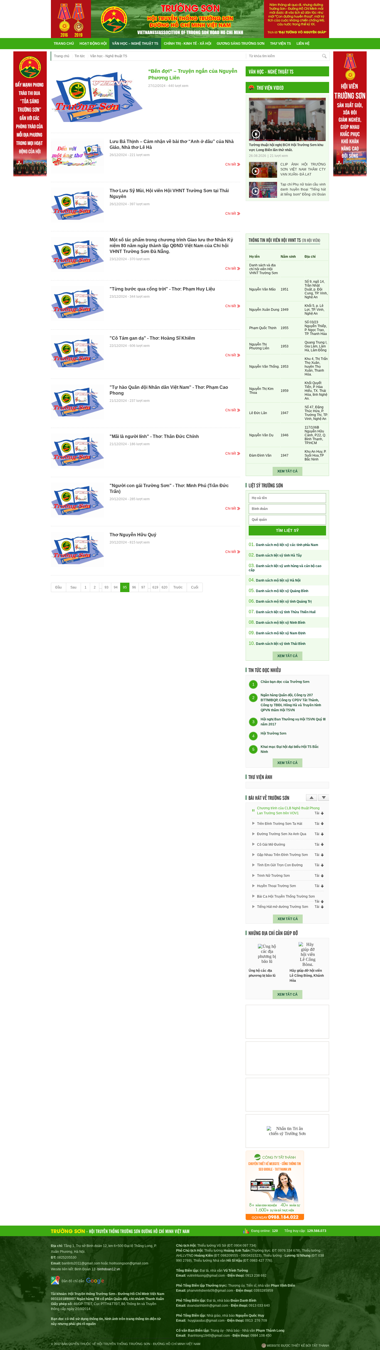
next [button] (323, 797)
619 (155, 587)
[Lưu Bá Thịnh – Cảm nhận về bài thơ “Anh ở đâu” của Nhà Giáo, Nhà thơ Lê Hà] (77, 156)
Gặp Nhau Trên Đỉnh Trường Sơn (282, 854)
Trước (177, 587)
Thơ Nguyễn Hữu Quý (133, 534)
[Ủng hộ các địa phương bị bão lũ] (267, 954)
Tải (317, 813)
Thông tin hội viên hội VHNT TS (284, 240)
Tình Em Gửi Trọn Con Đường (280, 865)
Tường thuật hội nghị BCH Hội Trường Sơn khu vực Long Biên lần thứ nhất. (286, 147)
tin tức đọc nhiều (264, 669)
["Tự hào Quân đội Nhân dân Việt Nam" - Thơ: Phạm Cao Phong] (77, 401)
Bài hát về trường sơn (268, 797)
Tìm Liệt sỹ (287, 530)
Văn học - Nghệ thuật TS (108, 56)
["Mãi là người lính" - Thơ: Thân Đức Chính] (77, 451)
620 (164, 587)
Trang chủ (64, 44)
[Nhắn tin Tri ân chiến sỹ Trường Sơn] (287, 1131)
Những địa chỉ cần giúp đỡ (273, 932)
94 (116, 587)
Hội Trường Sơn (273, 734)
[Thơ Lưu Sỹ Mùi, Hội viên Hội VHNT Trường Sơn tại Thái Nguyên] (77, 205)
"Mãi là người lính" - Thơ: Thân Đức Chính (154, 436)
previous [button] (311, 797)
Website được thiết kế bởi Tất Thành (297, 1345)
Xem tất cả (287, 471)
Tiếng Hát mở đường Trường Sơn (282, 906)
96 (134, 587)
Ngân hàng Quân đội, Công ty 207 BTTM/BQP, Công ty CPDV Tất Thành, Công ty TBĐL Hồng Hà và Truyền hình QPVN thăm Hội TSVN (291, 702)
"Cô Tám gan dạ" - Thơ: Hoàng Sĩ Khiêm (152, 338)
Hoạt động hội (93, 44)
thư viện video (270, 87)
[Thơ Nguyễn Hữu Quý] (77, 549)
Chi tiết (230, 164)
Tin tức (80, 56)
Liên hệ (303, 44)
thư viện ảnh (260, 776)
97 (143, 587)
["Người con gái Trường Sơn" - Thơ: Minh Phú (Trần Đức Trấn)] (77, 500)
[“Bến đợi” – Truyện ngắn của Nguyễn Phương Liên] (97, 96)
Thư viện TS (280, 44)
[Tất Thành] (275, 1218)
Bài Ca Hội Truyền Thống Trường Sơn (286, 896)
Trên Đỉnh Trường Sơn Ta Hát (279, 823)
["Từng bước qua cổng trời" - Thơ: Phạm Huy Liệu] (77, 303)
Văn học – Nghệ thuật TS (135, 44)
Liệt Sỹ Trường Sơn (265, 485)
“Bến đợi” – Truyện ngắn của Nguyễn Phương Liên (192, 74)
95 (125, 587)
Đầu (58, 587)
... (100, 587)
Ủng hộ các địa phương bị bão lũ (262, 973)
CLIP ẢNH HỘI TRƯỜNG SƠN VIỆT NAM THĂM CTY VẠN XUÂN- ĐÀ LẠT (303, 169)
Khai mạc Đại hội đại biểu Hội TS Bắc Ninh (290, 749)
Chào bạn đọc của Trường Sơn (285, 682)
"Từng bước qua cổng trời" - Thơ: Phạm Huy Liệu (162, 289)
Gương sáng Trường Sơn (241, 44)
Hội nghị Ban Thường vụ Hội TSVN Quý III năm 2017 (293, 721)
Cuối (194, 587)
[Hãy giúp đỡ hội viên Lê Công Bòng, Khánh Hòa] (308, 954)
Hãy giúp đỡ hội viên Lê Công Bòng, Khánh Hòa (307, 976)
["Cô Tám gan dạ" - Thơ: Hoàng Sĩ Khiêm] (77, 352)
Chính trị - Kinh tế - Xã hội (187, 44)
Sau (73, 587)
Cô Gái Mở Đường (271, 844)
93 (106, 587)
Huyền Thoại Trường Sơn (276, 886)
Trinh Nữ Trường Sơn (273, 875)
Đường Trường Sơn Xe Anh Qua (281, 834)
